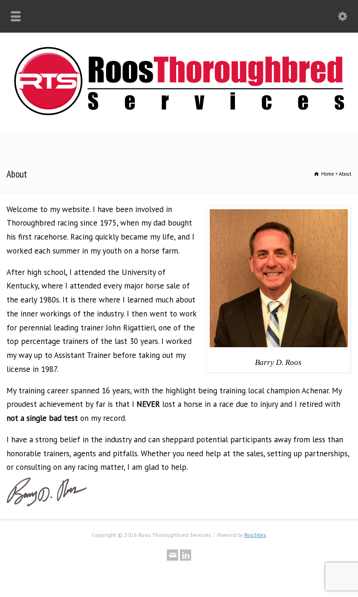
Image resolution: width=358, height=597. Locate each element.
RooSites (255, 534)
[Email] (172, 555)
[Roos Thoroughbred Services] (179, 112)
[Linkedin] (185, 555)
